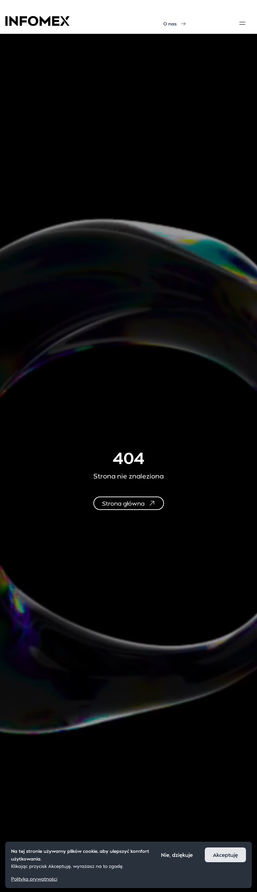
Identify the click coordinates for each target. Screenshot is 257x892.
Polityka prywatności (34, 879)
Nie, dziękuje (177, 854)
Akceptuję (225, 854)
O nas (170, 23)
